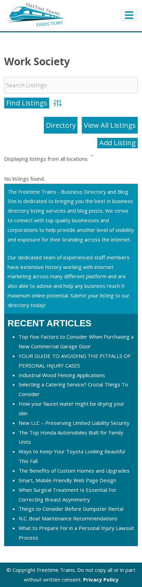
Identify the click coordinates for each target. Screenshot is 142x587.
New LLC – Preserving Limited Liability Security (74, 422)
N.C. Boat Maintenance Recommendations (68, 518)
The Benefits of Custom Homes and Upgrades (74, 470)
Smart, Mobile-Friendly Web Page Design (67, 480)
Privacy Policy (101, 579)
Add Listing (117, 142)
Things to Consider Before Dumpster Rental (71, 508)
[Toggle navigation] (129, 15)
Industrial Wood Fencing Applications (62, 375)
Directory (61, 125)
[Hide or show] (92, 157)
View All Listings (110, 125)
